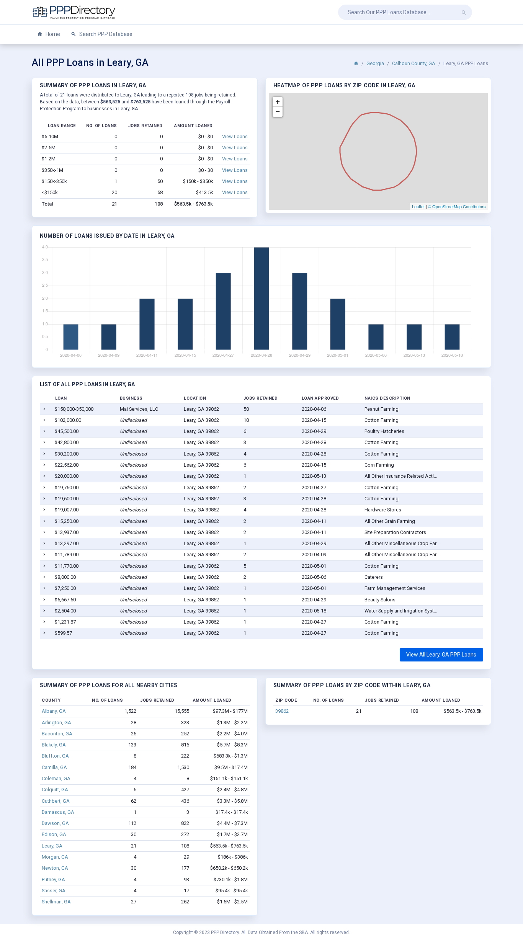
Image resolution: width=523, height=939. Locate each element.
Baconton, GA (57, 734)
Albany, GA (54, 711)
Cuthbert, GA (56, 801)
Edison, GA (54, 834)
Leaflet (418, 206)
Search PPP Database (105, 34)
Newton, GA (55, 868)
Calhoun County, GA (413, 63)
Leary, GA (52, 846)
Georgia (375, 63)
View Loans (235, 136)
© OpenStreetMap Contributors (457, 206)
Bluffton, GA (55, 756)
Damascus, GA (58, 812)
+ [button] (278, 102)
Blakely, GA (54, 745)
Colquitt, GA (55, 789)
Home (52, 34)
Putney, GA (53, 879)
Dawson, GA (55, 823)
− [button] (278, 112)
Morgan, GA (55, 857)
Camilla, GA (54, 767)
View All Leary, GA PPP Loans (441, 655)
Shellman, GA (56, 902)
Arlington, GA (56, 722)
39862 (282, 711)
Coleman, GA (56, 778)
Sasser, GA (53, 890)
